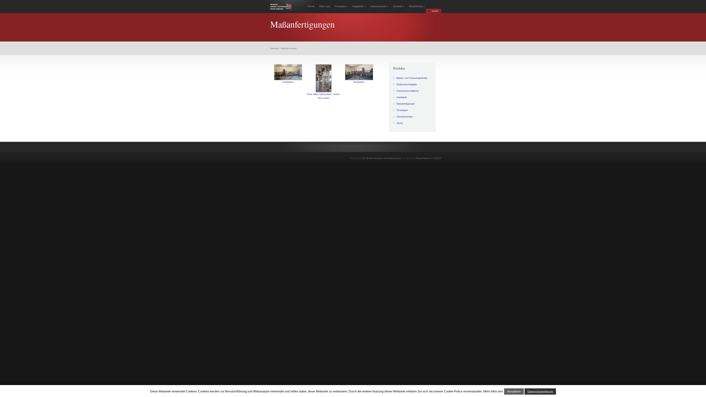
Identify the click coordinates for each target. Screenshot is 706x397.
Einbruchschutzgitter (407, 84)
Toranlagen (402, 110)
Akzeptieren (514, 391)
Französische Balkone (408, 91)
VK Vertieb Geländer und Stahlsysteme (381, 158)
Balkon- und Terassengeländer (412, 78)
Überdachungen (405, 116)
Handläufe (402, 97)
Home (311, 6)
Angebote (359, 6)
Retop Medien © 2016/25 (428, 158)
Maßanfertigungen (406, 104)
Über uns (324, 6)
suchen (435, 11)
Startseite (274, 48)
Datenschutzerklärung (540, 391)
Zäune (400, 123)
